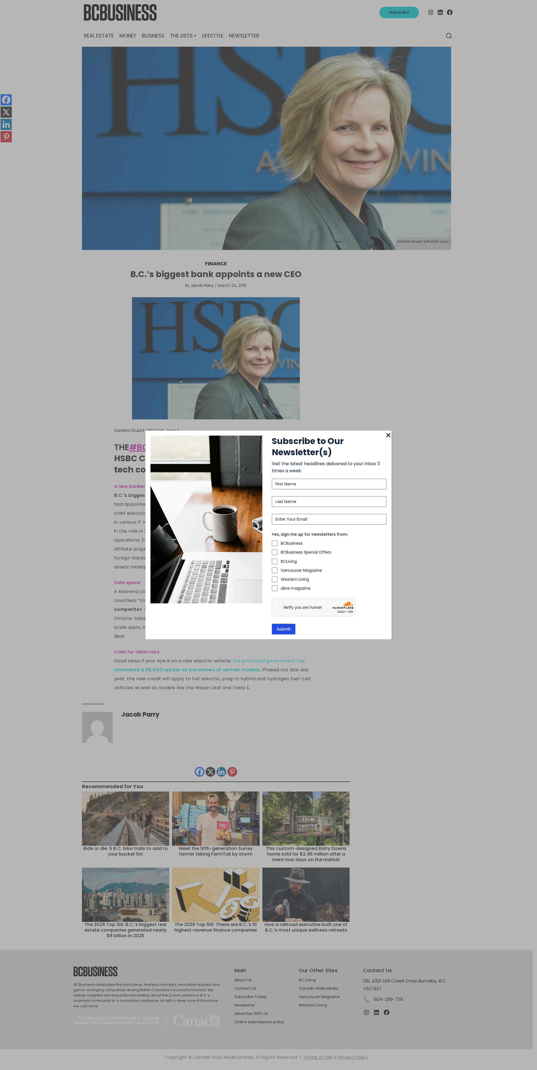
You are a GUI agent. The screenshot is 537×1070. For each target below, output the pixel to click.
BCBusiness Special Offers (306, 552)
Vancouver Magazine (301, 570)
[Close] (388, 436)
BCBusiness (292, 543)
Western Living (295, 579)
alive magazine (295, 588)
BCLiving (289, 561)
